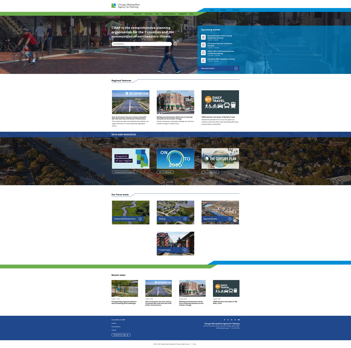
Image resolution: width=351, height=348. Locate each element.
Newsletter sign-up (122, 335)
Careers (114, 323)
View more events (207, 68)
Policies (194, 344)
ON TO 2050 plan (165, 172)
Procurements (116, 327)
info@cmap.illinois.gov (222, 328)
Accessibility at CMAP (118, 320)
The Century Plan (210, 172)
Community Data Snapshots (124, 172)
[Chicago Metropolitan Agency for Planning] (126, 6)
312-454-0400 (235, 328)
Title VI (114, 330)
